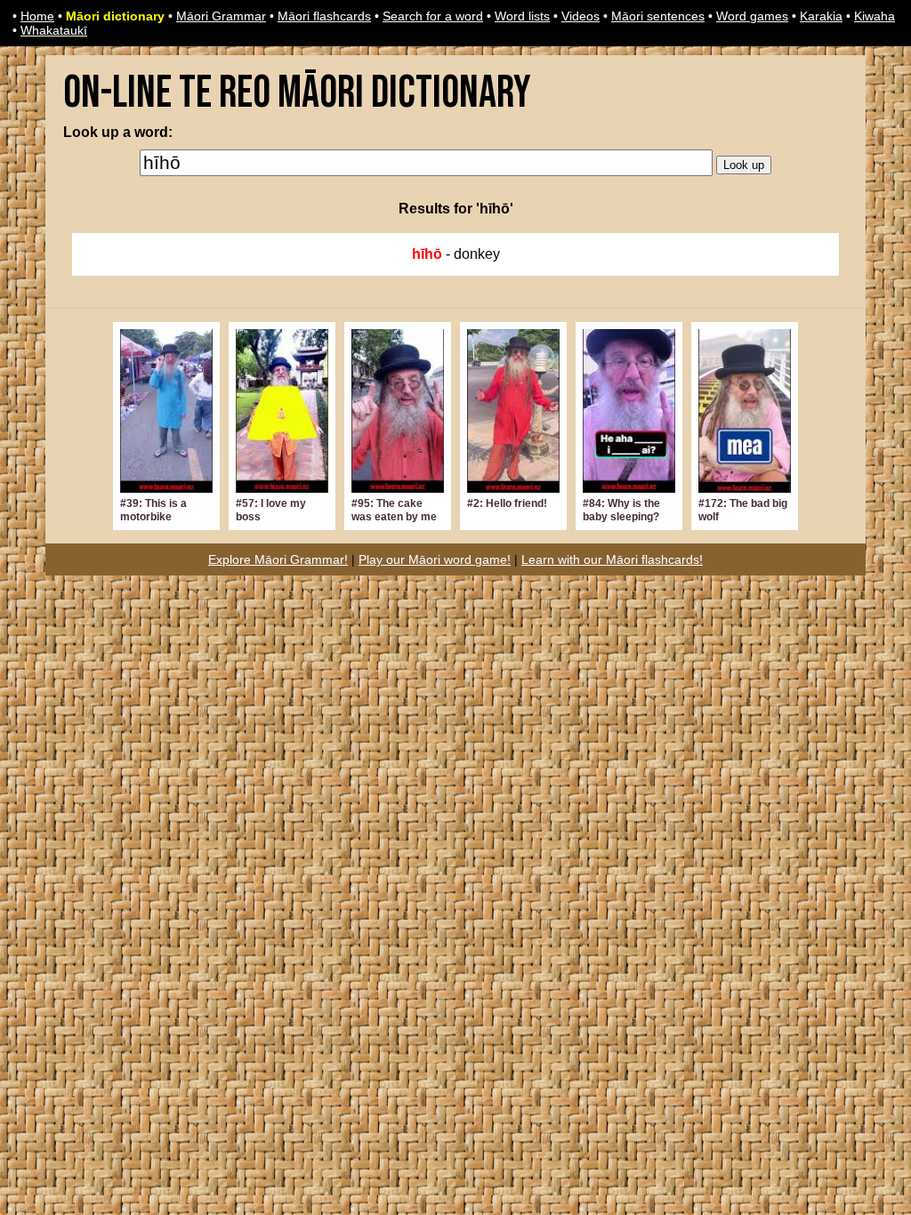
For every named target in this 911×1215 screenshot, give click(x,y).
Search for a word (433, 16)
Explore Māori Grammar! (278, 559)
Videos (580, 16)
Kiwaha (874, 16)
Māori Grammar (221, 16)
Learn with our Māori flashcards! (612, 559)
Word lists (522, 16)
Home (37, 16)
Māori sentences (658, 16)
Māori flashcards (324, 16)
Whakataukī (53, 30)
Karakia (821, 16)
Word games (752, 16)
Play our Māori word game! (435, 559)
